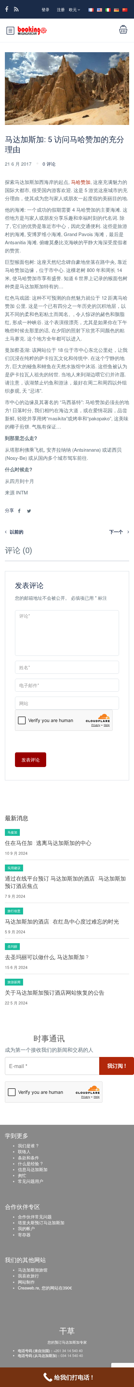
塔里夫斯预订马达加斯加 (41, 1222)
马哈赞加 (80, 181)
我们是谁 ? (28, 1145)
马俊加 (12, 832)
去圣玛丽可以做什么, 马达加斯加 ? (46, 957)
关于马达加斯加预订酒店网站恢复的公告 (54, 992)
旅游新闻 (13, 982)
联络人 (24, 1151)
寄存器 (24, 1234)
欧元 (73, 9)
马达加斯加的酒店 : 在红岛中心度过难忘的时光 (62, 921)
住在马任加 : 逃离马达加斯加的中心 (48, 843)
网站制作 (26, 1282)
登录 (45, 9)
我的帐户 (26, 1228)
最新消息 (16, 818)
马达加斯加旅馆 (32, 1270)
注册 (61, 9)
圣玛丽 (12, 946)
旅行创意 (13, 911)
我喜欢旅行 (28, 1276)
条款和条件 (28, 1157)
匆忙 (22, 1175)
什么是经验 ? (30, 1163)
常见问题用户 (30, 1181)
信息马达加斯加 (32, 1169)
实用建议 (13, 868)
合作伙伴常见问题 (35, 1217)
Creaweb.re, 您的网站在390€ (45, 1288)
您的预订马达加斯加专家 (67, 1342)
